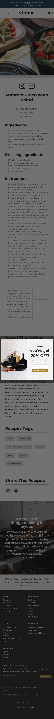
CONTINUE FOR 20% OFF (39, 370)
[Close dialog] (51, 340)
